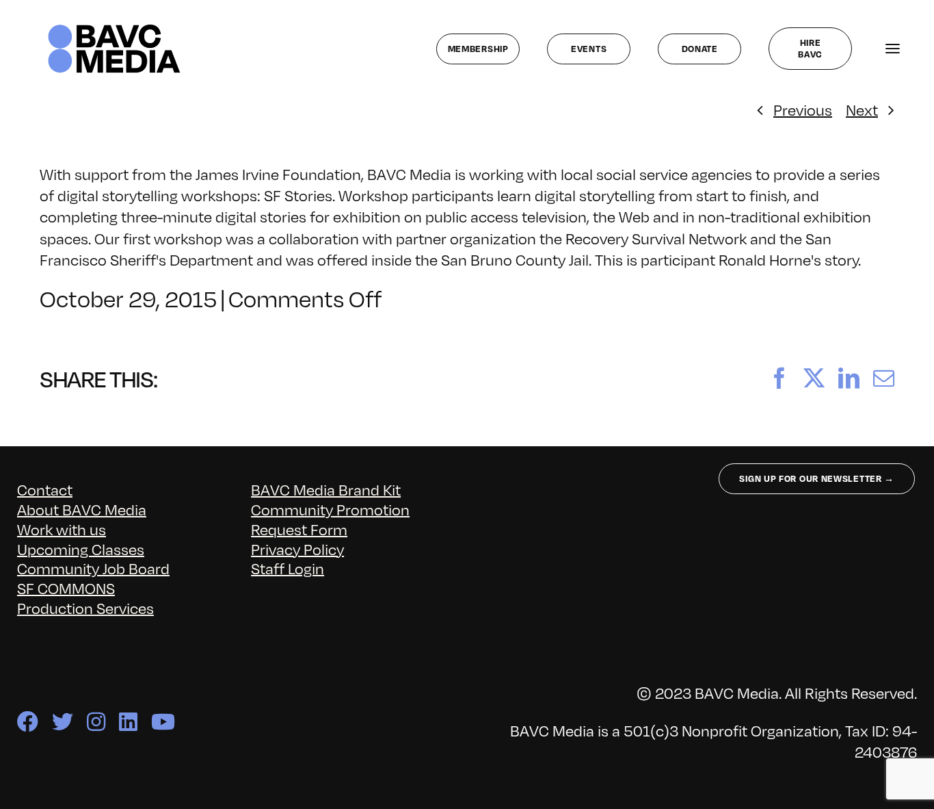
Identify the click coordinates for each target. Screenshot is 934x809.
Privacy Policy (297, 548)
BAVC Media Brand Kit (326, 489)
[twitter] (62, 721)
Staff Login (287, 567)
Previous (802, 109)
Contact (44, 489)
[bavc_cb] (114, 27)
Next (862, 109)
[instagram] (96, 721)
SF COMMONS (66, 587)
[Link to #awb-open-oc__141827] (892, 48)
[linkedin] (128, 721)
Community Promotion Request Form (330, 518)
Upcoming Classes (80, 548)
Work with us (61, 528)
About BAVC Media (81, 508)
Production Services (85, 607)
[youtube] (163, 721)
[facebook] (27, 721)
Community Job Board (93, 567)
